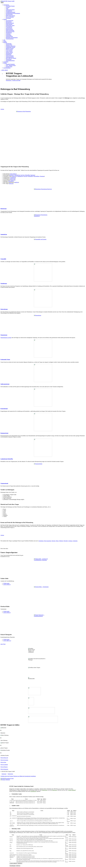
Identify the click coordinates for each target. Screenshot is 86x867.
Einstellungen (33, 791)
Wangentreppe (9, 53)
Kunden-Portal (9, 66)
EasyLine (23, 175)
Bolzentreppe (9, 21)
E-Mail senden (6, 583)
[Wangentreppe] (43, 324)
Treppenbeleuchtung (10, 60)
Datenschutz (10, 773)
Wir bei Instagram (4, 769)
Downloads (8, 18)
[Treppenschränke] (43, 472)
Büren (57, 540)
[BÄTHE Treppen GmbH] (7, 1)
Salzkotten (75, 540)
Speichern (20, 863)
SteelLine (17, 182)
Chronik (7, 7)
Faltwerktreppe (9, 24)
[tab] (43, 794)
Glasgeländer (8, 35)
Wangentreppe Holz (10, 31)
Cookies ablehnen (72, 790)
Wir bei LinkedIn (4, 764)
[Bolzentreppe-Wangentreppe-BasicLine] (43, 197)
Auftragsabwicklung (10, 9)
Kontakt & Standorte (10, 64)
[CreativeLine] (43, 272)
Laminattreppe (9, 27)
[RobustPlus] (43, 448)
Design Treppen (9, 49)
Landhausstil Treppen (10, 47)
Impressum (4, 773)
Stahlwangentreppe (10, 30)
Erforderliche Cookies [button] (17, 794)
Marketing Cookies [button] (16, 828)
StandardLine (17, 175)
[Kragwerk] (43, 397)
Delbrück (61, 540)
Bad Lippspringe (47, 540)
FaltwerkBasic (13, 173)
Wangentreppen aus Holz (6, 337)
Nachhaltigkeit (9, 10)
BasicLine (11, 175)
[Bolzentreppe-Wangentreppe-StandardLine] (43, 223)
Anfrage (2, 109)
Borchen (53, 540)
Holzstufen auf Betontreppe (12, 37)
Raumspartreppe (9, 29)
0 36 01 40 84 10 (6, 584)
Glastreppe (8, 33)
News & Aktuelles (10, 17)
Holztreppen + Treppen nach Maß (13, 80)
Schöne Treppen (9, 52)
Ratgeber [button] (5, 42)
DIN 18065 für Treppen (11, 58)
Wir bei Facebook (4, 760)
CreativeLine (12, 178)
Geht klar (18, 865)
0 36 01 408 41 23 (7, 640)
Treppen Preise (9, 44)
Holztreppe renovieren (10, 46)
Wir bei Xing (3, 762)
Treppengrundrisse (10, 56)
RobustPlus (27, 175)
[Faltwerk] (43, 298)
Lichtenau (70, 540)
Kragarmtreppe (9, 26)
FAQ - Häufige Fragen (11, 65)
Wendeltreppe (9, 32)
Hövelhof (66, 540)
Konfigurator (8, 43)
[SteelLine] (43, 373)
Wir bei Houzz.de (4, 757)
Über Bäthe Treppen (10, 6)
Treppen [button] (5, 19)
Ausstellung (5, 61)
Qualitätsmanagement (10, 12)
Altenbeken (41, 540)
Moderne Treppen (10, 48)
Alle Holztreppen (9, 20)
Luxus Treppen (9, 50)
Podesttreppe (8, 54)
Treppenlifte (3, 258)
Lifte (4, 40)
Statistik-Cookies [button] (15, 805)
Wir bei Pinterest (4, 766)
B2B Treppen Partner (10, 15)
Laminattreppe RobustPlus (7, 458)
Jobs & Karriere (9, 14)
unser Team (3, 644)
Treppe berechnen (10, 55)
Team (7, 8)
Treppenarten (8, 59)
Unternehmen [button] (6, 4)
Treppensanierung (10, 38)
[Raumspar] (43, 422)
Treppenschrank (9, 36)
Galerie (4, 41)
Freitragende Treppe (10, 25)
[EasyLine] (43, 348)
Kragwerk (13, 179)
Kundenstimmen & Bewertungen (13, 13)
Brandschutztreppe (10, 23)
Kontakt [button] (5, 63)
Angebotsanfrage (6, 67)
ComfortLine (12, 177)
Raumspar (33, 175)
